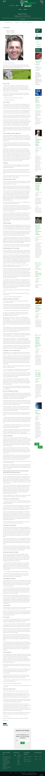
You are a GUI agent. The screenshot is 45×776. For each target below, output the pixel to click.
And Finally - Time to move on (38, 62)
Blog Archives (39, 44)
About (16, 772)
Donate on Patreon (27, 759)
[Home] (28, 3)
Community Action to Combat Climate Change (38, 187)
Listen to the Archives (27, 761)
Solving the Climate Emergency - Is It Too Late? (38, 308)
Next (40, 447)
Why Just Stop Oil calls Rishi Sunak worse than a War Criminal (38, 229)
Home (11, 772)
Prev (37, 444)
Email (17, 740)
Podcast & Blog (23, 772)
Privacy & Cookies (31, 772)
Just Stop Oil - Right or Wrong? (38, 374)
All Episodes (12, 31)
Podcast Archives (37, 42)
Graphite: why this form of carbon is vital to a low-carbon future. (38, 342)
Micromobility (38, 34)
